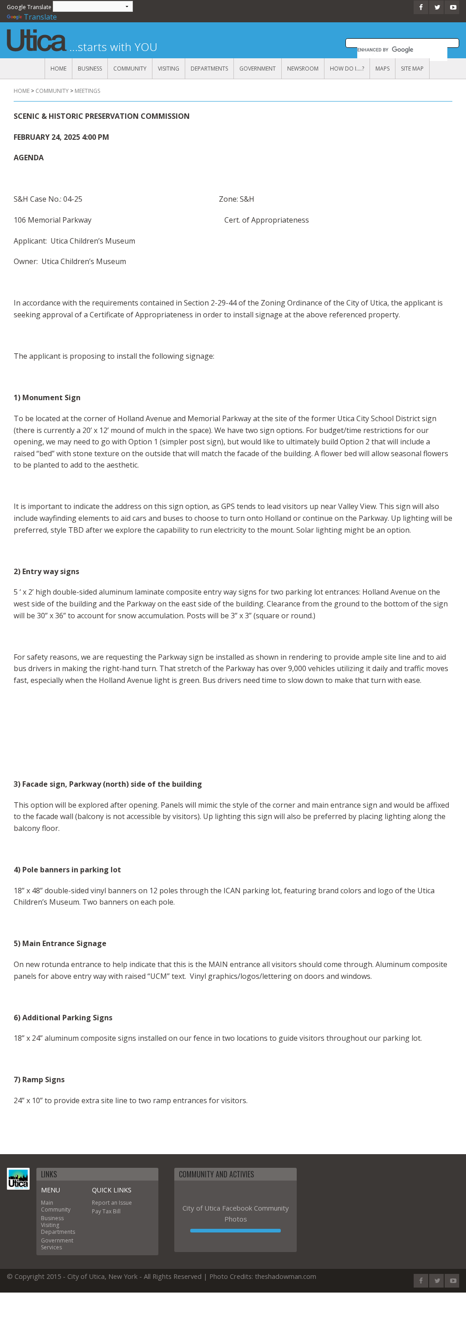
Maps (382, 68)
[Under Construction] (235, 1230)
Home (58, 68)
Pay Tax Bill (106, 1211)
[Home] (18, 1179)
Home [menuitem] (22, 91)
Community (130, 68)
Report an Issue (112, 1203)
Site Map (412, 68)
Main (47, 1203)
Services (51, 1247)
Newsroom (303, 68)
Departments (209, 68)
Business (90, 68)
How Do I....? (347, 68)
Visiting (168, 68)
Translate (40, 17)
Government (257, 68)
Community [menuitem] (52, 91)
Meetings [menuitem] (87, 91)
